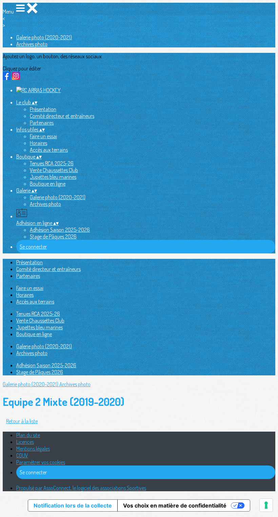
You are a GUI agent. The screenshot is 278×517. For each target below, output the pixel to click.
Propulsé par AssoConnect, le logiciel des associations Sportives (81, 487)
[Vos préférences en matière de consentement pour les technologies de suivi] (266, 505)
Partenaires (42, 122)
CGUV (22, 455)
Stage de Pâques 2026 (53, 236)
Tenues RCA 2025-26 (52, 163)
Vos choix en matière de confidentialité (174, 505)
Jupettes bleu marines (53, 176)
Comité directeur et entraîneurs (62, 115)
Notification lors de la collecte (73, 505)
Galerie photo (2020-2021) (44, 37)
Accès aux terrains (49, 149)
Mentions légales (33, 448)
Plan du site (28, 435)
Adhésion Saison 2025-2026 (60, 229)
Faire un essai (43, 136)
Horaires (38, 143)
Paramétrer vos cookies (40, 462)
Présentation (43, 109)
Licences (25, 441)
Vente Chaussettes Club (54, 170)
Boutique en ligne (47, 183)
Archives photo (31, 44)
